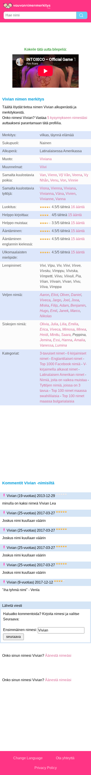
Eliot (54, 295)
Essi (56, 340)
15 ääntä (75, 215)
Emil (53, 311)
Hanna (67, 340)
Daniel (76, 295)
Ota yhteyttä (65, 758)
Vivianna (47, 193)
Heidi (44, 335)
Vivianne (47, 199)
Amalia (79, 340)
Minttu (54, 335)
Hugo (44, 311)
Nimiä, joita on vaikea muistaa (63, 380)
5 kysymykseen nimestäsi (67, 118)
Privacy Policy (45, 768)
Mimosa (68, 329)
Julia (54, 324)
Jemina (45, 340)
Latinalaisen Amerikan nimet (62, 375)
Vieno (52, 175)
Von (63, 180)
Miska (44, 305)
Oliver (64, 295)
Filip (54, 305)
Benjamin (77, 305)
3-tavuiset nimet (52, 353)
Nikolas (46, 316)
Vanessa (46, 345)
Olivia (44, 324)
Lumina (61, 345)
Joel (66, 300)
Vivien (71, 193)
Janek (63, 311)
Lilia (63, 324)
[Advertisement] (45, 35)
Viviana (46, 159)
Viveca (45, 300)
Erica (44, 329)
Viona (44, 188)
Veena (77, 175)
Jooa (75, 300)
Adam (64, 305)
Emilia (73, 324)
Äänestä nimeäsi (58, 655)
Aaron (44, 295)
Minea (81, 329)
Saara (66, 335)
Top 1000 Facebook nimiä (60, 364)
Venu (54, 180)
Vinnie (73, 180)
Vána (59, 193)
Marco (75, 311)
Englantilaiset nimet (66, 359)
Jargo (56, 300)
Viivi (43, 167)
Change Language (28, 758)
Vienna (56, 188)
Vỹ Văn (64, 175)
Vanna (60, 199)
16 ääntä (78, 207)
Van (43, 175)
